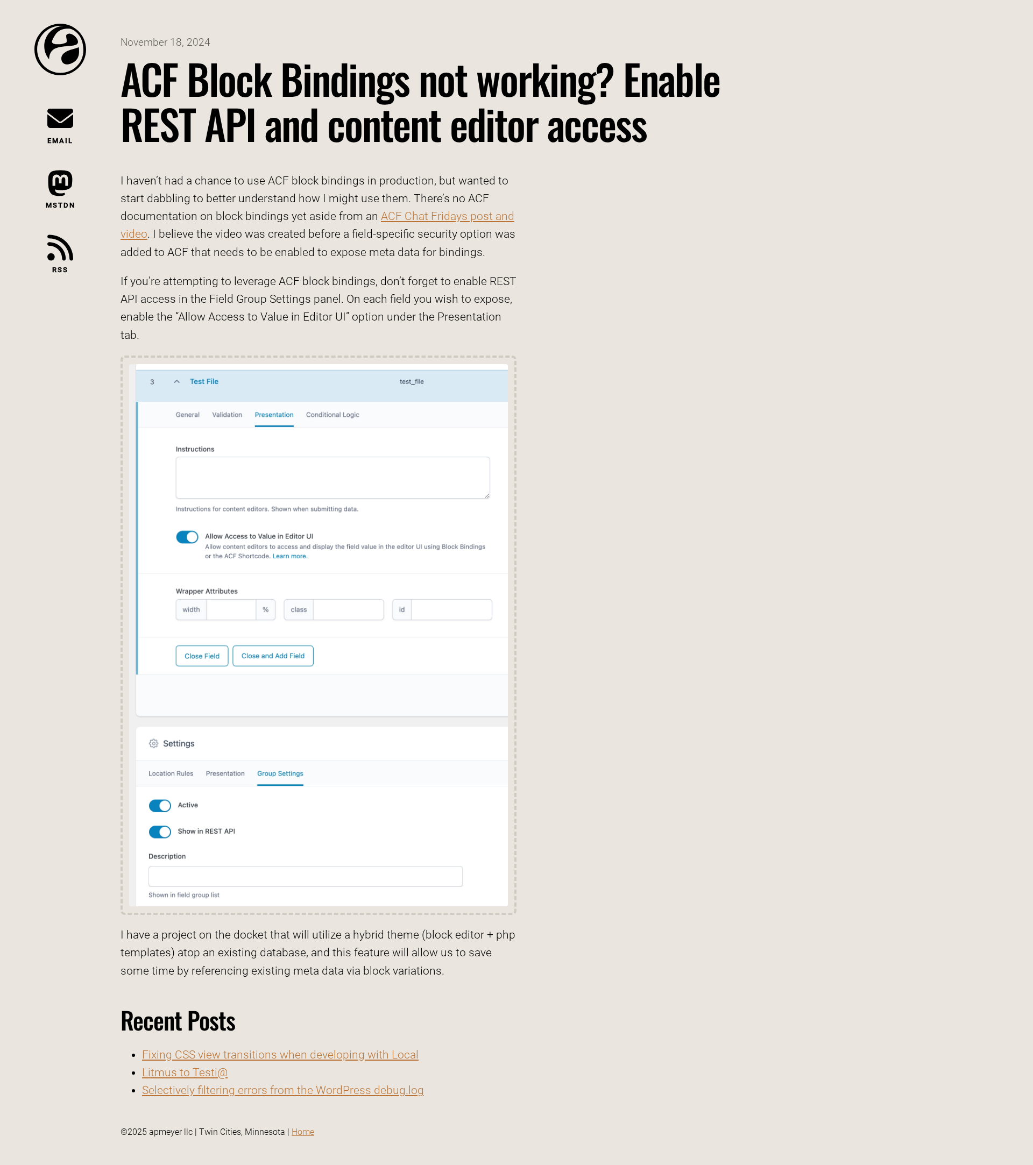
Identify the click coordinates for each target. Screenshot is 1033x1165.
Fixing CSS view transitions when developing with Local (280, 1054)
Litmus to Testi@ (185, 1072)
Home (303, 1132)
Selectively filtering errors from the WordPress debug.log (283, 1090)
